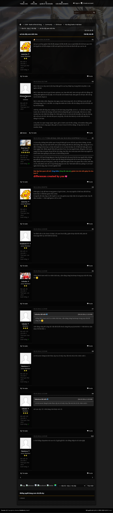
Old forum (59, 24)
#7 (92, 309)
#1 (92, 40)
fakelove (24, 366)
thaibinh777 (24, 244)
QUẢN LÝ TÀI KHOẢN (46, 4)
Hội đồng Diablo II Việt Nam (73, 24)
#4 (92, 187)
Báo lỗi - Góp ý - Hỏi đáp (29, 28)
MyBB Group (108, 510)
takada (24, 324)
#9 (92, 394)
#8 (92, 351)
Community (48, 24)
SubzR (28, 510)
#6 (92, 271)
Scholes (24, 281)
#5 (92, 229)
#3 (92, 138)
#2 (92, 81)
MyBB (95, 510)
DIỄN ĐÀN (34, 4)
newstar (24, 54)
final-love (83, 138)
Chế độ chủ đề (88, 34)
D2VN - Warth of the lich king (33, 24)
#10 (92, 436)
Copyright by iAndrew (13, 510)
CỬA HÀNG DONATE (62, 4)
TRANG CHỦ (24, 4)
